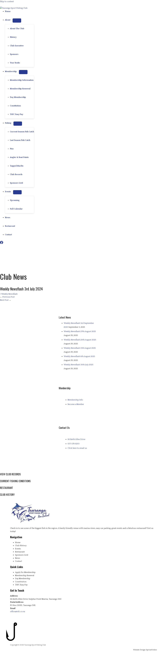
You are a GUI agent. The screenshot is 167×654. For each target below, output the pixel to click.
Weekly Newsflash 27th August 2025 (80, 331)
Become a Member (76, 404)
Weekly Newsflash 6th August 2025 (79, 356)
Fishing (8, 123)
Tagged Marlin (16, 166)
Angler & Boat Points (19, 157)
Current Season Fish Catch (22, 132)
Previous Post (7, 297)
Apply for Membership (25, 572)
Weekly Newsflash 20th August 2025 (80, 340)
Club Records (16, 174)
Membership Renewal (20, 89)
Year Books (15, 63)
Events (8, 192)
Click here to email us (77, 448)
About (7, 20)
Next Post (5, 300)
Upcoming (14, 200)
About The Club (17, 28)
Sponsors (14, 54)
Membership (11, 71)
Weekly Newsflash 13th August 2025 (80, 348)
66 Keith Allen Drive (76, 439)
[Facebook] (1, 243)
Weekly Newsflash (9, 294)
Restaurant (10, 226)
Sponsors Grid (16, 183)
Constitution (15, 106)
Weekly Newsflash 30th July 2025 (78, 365)
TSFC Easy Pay (16, 114)
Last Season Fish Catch (20, 140)
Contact (8, 235)
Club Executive (17, 46)
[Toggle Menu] (17, 20)
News (7, 217)
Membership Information (21, 80)
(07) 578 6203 (73, 444)
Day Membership (18, 97)
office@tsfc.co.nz (17, 611)
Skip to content (7, 1)
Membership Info (75, 400)
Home (8, 11)
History (13, 37)
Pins (12, 149)
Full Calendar (16, 209)
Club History (21, 545)
